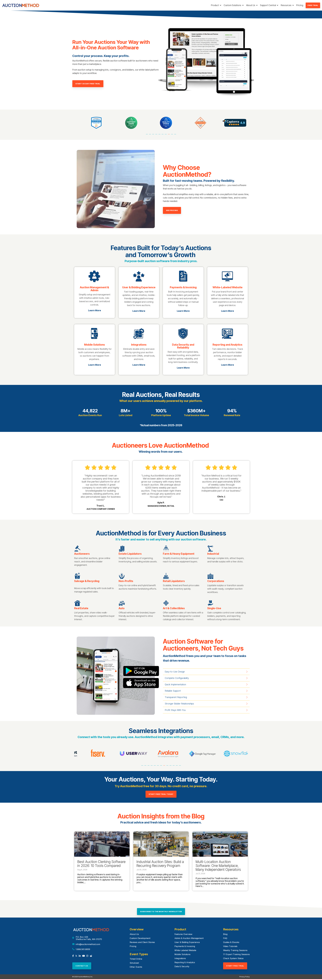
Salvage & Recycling (86, 581)
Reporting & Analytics (184, 962)
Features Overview (183, 934)
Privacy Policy (244, 977)
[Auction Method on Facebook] (73, 956)
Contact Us (81, 966)
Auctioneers (82, 553)
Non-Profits (126, 581)
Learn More (94, 310)
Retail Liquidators (174, 581)
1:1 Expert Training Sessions (236, 954)
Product (215, 5)
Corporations (215, 581)
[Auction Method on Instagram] (87, 956)
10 (175, 135)
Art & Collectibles (174, 608)
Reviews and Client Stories (142, 942)
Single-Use (214, 608)
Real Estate (81, 608)
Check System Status (233, 958)
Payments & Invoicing (184, 946)
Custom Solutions (232, 5)
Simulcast (134, 963)
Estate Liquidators (130, 553)
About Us (250, 5)
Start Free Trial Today (161, 794)
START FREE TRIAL (235, 966)
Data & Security (181, 966)
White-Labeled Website (185, 950)
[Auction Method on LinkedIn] (80, 956)
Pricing (299, 5)
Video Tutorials (230, 946)
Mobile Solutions (182, 954)
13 (180, 766)
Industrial (213, 553)
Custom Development (140, 938)
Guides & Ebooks (231, 942)
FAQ (225, 938)
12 (177, 766)
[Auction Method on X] (76, 956)
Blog (225, 934)
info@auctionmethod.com (88, 944)
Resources (286, 5)
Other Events (136, 967)
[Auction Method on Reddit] (91, 956)
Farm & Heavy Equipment (178, 553)
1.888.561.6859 (83, 949)
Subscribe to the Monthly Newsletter (161, 911)
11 (174, 766)
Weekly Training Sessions (235, 950)
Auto (122, 608)
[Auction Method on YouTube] (83, 956)
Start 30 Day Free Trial (87, 84)
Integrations (180, 958)
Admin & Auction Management (189, 938)
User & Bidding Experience (187, 942)
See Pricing (172, 210)
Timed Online (136, 959)
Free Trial (313, 5)
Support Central (268, 5)
